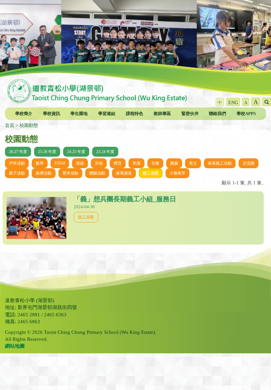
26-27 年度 (18, 151)
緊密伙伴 (190, 113)
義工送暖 (151, 173)
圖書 (174, 163)
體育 (118, 163)
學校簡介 (23, 113)
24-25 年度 (76, 151)
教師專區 (162, 113)
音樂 (155, 163)
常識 (136, 163)
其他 (99, 163)
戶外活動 (17, 163)
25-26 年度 (47, 151)
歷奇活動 (70, 173)
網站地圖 (15, 346)
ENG (233, 102)
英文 (193, 163)
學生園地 (79, 113)
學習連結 (106, 113)
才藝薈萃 (177, 173)
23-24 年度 (105, 151)
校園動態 (28, 125)
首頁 (9, 125)
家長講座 (124, 173)
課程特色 (134, 113)
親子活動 (17, 173)
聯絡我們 (217, 113)
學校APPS (246, 113)
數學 (40, 163)
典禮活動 (44, 173)
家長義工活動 (220, 163)
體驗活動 (97, 173)
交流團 (248, 163)
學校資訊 (51, 113)
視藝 (80, 163)
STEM (60, 163)
